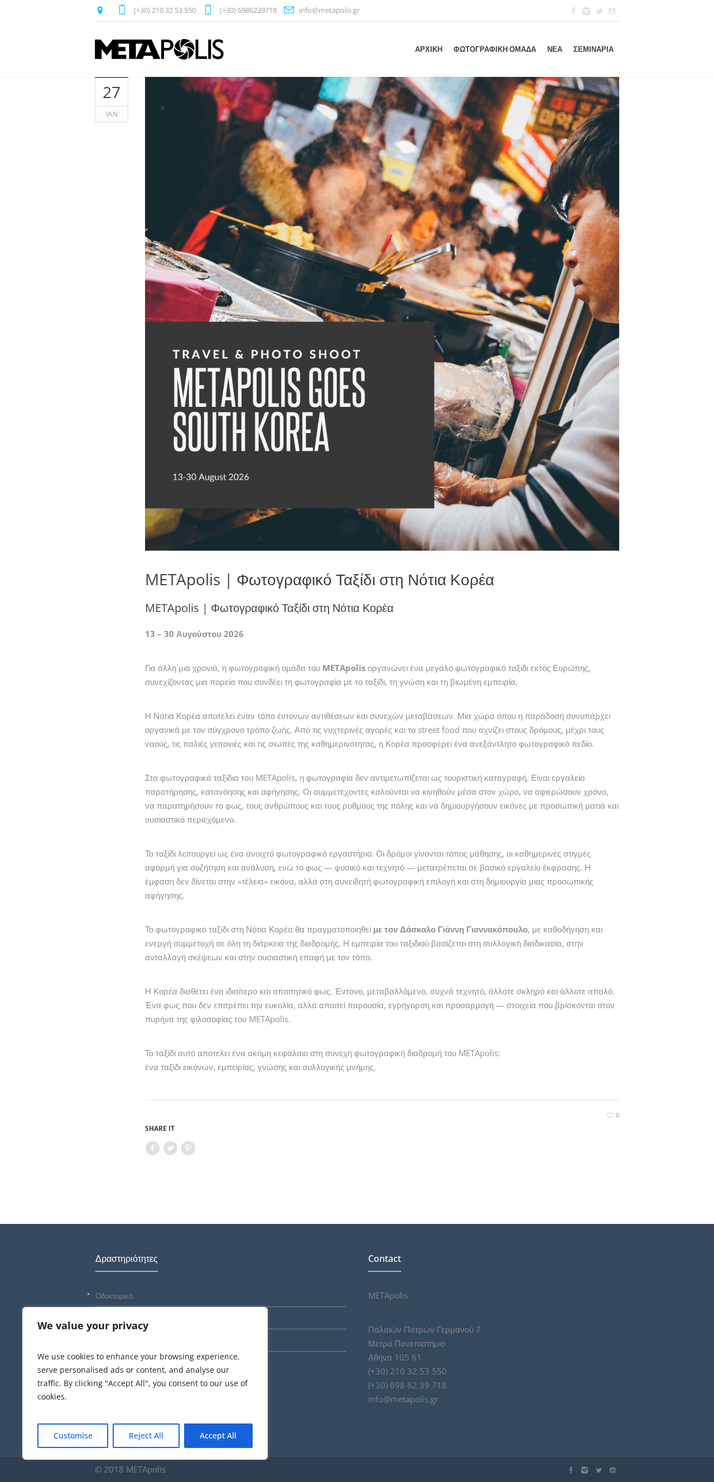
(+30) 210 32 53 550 (165, 10)
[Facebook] (573, 11)
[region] (145, 1383)
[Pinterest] (188, 1148)
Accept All (218, 1435)
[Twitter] (599, 11)
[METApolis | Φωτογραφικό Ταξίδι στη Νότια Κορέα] (382, 314)
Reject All (146, 1435)
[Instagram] (586, 11)
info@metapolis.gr (329, 10)
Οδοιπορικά (114, 1296)
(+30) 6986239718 (248, 10)
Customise (73, 1435)
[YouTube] (611, 11)
